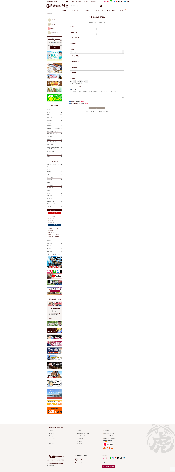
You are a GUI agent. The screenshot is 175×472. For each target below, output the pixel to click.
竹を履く (49, 182)
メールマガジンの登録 (109, 466)
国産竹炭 (49, 109)
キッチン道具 (50, 117)
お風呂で (49, 171)
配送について (52, 433)
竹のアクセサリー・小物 (53, 139)
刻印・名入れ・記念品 (52, 204)
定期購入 (49, 156)
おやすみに (49, 179)
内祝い (57, 234)
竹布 (48, 154)
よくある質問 (99, 10)
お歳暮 (50, 228)
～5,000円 (51, 218)
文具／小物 (49, 136)
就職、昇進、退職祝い (54, 236)
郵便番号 (73, 43)
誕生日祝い (51, 232)
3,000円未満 (52, 216)
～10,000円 (51, 220)
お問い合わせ (80, 438)
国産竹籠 (49, 123)
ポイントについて (53, 438)
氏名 (72, 26)
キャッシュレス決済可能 (109, 438)
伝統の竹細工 (50, 243)
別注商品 (49, 245)
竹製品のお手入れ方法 (54, 443)
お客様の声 (87, 10)
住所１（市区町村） (76, 55)
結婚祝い (51, 230)
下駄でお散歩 (50, 185)
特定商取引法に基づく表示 (83, 433)
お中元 (56, 228)
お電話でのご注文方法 (109, 433)
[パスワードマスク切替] (123, 97)
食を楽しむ (49, 169)
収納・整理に (50, 195)
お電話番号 (74, 72)
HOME (47, 13)
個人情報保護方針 (75, 103)
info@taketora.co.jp (55, 313)
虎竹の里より (111, 10)
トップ (52, 10)
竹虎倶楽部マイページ (109, 430)
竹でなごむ (49, 198)
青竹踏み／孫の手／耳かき (53, 131)
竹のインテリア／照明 (52, 141)
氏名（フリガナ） (75, 32)
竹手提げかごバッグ (51, 125)
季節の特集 (49, 251)
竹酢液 (48, 112)
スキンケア (49, 174)
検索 (55, 47)
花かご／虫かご (50, 144)
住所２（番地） (75, 61)
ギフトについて (53, 441)
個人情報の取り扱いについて (83, 435)
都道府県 (73, 49)
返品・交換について (54, 435)
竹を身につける (50, 187)
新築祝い (51, 234)
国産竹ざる (49, 120)
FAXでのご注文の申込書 (109, 435)
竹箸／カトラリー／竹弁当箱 (54, 114)
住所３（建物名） (75, 67)
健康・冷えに (50, 177)
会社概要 (64, 10)
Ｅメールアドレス (75, 37)
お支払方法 (51, 430)
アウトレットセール (51, 206)
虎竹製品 (49, 240)
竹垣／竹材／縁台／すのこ (53, 133)
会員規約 (73, 101)
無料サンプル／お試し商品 (53, 254)
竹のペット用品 (50, 151)
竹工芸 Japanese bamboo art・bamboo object (53, 148)
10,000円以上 (52, 222)
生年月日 (73, 78)
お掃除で (49, 190)
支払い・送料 (75, 10)
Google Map (51, 465)
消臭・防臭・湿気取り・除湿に (54, 165)
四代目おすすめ (50, 201)
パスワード (74, 95)
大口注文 (49, 248)
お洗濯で (49, 193)
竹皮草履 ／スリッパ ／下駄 (53, 128)
